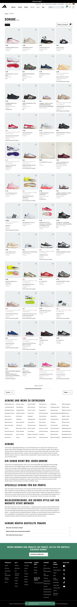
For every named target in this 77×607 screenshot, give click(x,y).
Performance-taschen (43, 407)
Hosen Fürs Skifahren (31, 413)
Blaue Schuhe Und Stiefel (10, 431)
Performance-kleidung (43, 404)
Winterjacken (65, 425)
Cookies (30, 603)
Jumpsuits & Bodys (31, 422)
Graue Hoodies (20, 431)
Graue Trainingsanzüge (20, 437)
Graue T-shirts (20, 434)
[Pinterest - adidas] (67, 578)
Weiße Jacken (65, 407)
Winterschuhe (65, 422)
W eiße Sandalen (66, 404)
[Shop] (4, 6)
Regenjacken (42, 410)
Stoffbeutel (53, 404)
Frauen (20, 7)
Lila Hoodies (31, 431)
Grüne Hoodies (31, 404)
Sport (38, 7)
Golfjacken (19, 419)
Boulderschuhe (32, 425)
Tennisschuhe (54, 425)
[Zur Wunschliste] (70, 7)
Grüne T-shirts (31, 410)
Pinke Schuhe (42, 416)
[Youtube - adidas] (67, 587)
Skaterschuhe (54, 410)
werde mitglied (68, 4)
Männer (13, 7)
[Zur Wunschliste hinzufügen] (19, 30)
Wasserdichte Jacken (54, 434)
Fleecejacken (19, 407)
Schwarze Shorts (43, 437)
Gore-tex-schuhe (43, 428)
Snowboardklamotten (56, 413)
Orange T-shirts (32, 437)
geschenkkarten (61, 4)
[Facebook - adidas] (67, 566)
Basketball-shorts (9, 413)
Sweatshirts (54, 416)
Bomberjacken (8, 434)
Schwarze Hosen (43, 431)
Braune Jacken (20, 404)
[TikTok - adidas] (67, 583)
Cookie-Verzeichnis (37, 603)
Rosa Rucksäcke (43, 413)
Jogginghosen (31, 419)
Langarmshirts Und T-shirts (54, 419)
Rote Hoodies (42, 419)
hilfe (43, 4)
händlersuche (38, 4)
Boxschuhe (8, 437)
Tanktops (53, 422)
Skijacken (30, 416)
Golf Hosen (19, 416)
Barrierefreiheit (57, 603)
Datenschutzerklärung (47, 603)
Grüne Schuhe (31, 407)
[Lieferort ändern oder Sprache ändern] (73, 4)
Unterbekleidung (9, 407)
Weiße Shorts (65, 413)
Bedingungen (64, 603)
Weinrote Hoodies (55, 437)
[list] (30, 25)
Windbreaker (65, 419)
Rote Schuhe (42, 422)
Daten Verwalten (24, 603)
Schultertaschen (55, 428)
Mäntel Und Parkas (33, 434)
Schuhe (32, 7)
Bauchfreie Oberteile (8, 416)
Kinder (26, 7)
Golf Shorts (19, 425)
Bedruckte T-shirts (21, 428)
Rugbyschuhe (42, 425)
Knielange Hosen (55, 407)
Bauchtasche (8, 419)
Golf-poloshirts (20, 422)
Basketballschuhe (9, 410)
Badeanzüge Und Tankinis (9, 404)
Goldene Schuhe (20, 413)
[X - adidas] (67, 574)
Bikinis (6, 428)
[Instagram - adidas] (67, 570)
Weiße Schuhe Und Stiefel (67, 410)
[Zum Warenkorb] (73, 7)
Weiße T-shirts (66, 416)
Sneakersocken (20, 410)
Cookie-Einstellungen (14, 603)
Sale (43, 7)
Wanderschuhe (55, 431)
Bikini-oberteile (9, 425)
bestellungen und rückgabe (51, 4)
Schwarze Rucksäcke (42, 434)
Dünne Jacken (31, 428)
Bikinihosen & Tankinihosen (8, 422)
